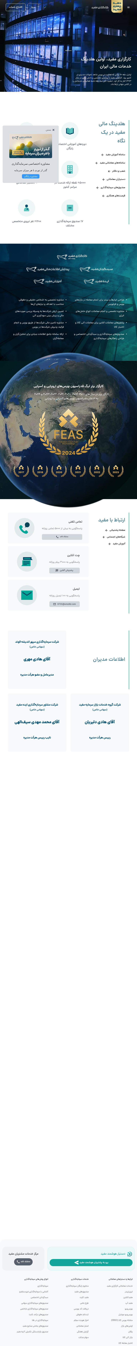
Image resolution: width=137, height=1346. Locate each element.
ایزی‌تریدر (129, 1291)
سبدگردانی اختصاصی (39, 1297)
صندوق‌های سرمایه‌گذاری (113, 188)
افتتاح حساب (15, 7)
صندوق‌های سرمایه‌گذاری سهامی (34, 1303)
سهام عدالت (83, 1337)
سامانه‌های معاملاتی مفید (112, 163)
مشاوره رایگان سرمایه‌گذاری (77, 1286)
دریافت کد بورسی (81, 1309)
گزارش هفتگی (83, 1331)
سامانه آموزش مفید (115, 155)
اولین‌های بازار (127, 1326)
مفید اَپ (129, 1303)
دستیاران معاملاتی (116, 179)
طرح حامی (84, 1303)
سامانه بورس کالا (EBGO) (122, 1320)
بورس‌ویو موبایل (125, 1314)
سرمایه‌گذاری (42, 1286)
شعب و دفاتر (118, 171)
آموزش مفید (119, 544)
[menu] (128, 7)
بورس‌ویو (129, 1309)
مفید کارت (84, 1297)
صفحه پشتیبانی (117, 530)
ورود (33, 7)
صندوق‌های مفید (81, 1291)
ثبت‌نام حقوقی (82, 1314)
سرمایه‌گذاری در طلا (40, 1320)
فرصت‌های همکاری (115, 196)
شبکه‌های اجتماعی (116, 537)
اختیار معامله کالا (125, 1343)
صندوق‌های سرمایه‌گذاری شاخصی (34, 1309)
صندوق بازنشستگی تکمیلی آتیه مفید (32, 1331)
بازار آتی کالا (128, 1337)
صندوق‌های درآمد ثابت (38, 1314)
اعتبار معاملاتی (82, 1326)
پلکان (130, 1331)
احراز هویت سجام (81, 1320)
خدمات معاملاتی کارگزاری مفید (120, 1286)
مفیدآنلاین (128, 1297)
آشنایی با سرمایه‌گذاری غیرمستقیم (33, 1291)
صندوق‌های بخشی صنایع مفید (35, 1326)
